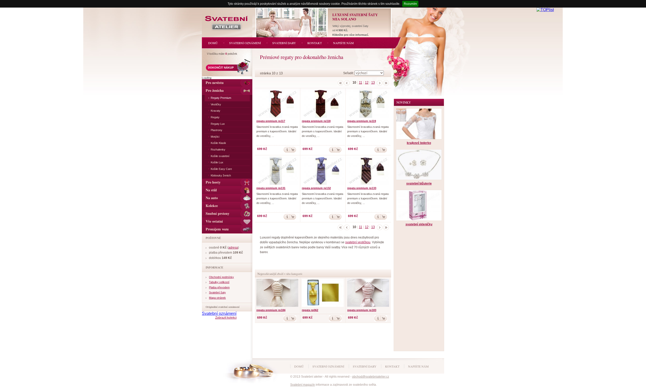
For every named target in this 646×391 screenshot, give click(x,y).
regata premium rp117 (270, 121)
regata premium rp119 (361, 121)
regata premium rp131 (270, 188)
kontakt (392, 366)
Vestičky (216, 104)
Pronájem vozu (217, 229)
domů (299, 366)
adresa (233, 247)
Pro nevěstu (215, 82)
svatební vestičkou (357, 242)
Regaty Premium (221, 97)
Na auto (212, 197)
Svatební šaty (217, 292)
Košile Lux (217, 162)
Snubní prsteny (217, 213)
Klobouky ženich (221, 175)
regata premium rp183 (361, 310)
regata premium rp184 (270, 310)
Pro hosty (213, 182)
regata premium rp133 (361, 188)
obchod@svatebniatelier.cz (370, 376)
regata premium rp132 (316, 188)
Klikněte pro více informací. (350, 34)
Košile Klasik (218, 142)
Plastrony (216, 130)
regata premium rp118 (316, 121)
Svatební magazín (302, 384)
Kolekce (212, 205)
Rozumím (410, 4)
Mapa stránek (217, 297)
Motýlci (215, 136)
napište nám (418, 366)
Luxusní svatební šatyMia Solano (355, 17)
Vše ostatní (214, 221)
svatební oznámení (328, 366)
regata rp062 (310, 310)
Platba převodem (219, 287)
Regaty (215, 117)
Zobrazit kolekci (226, 317)
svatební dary (364, 366)
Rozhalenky (218, 149)
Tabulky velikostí (219, 282)
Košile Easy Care (221, 168)
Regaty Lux (218, 123)
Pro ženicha (215, 90)
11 (360, 82)
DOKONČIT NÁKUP (221, 67)
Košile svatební (220, 156)
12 (366, 82)
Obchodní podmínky (221, 277)
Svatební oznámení (219, 313)
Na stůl (211, 190)
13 (373, 82)
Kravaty (215, 110)
